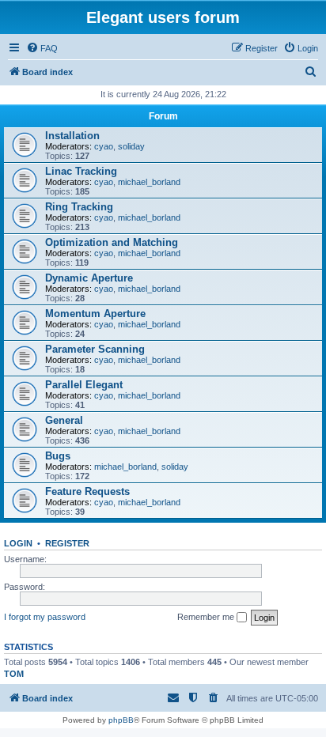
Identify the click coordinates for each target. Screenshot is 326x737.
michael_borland (149, 182)
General (64, 420)
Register (67, 543)
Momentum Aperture (95, 313)
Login (18, 543)
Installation (72, 136)
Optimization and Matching (111, 242)
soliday (131, 146)
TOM (14, 673)
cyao (103, 146)
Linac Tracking (81, 171)
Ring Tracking (79, 207)
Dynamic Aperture (89, 278)
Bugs (57, 456)
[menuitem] (42, 48)
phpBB (121, 720)
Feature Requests (87, 491)
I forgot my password (44, 617)
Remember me (207, 617)
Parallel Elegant (84, 385)
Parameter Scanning (95, 349)
